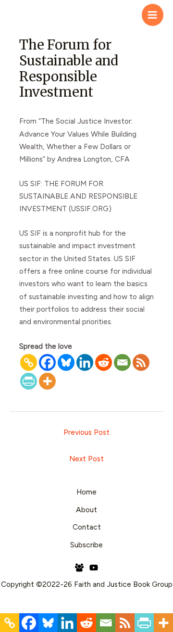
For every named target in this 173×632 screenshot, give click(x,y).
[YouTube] (93, 567)
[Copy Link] (28, 362)
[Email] (122, 362)
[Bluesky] (66, 362)
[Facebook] (47, 362)
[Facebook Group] (79, 567)
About (86, 509)
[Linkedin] (84, 362)
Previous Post (86, 432)
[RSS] (141, 362)
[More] (47, 381)
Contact (87, 526)
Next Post (86, 458)
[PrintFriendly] (28, 381)
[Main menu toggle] (152, 14)
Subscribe (86, 544)
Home (86, 491)
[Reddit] (103, 362)
